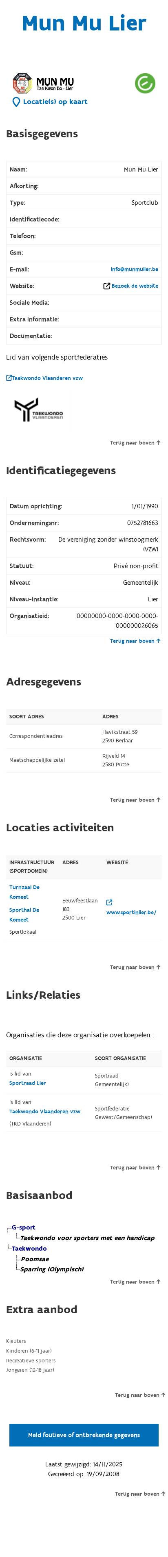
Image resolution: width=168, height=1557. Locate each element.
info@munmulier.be (134, 269)
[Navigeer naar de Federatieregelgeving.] (145, 83)
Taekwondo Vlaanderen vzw (47, 378)
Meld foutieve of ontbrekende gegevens (84, 1435)
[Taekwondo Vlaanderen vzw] (38, 409)
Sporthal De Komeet (24, 915)
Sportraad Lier (27, 1083)
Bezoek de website (135, 286)
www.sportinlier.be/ (131, 912)
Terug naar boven (132, 443)
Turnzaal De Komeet (24, 892)
